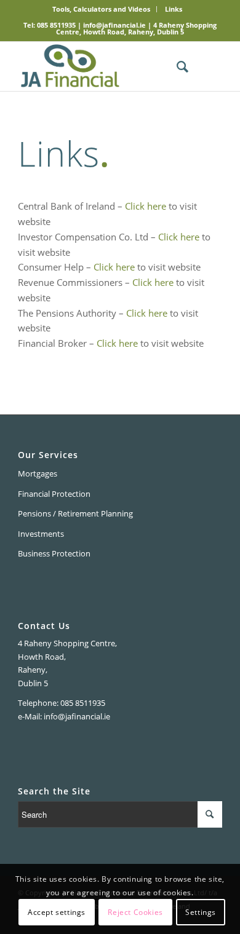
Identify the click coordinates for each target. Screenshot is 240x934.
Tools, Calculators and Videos (101, 9)
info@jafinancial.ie (114, 25)
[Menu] (205, 66)
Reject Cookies (135, 912)
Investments (41, 533)
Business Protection (54, 553)
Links (173, 9)
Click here (145, 206)
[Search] (176, 66)
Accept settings (57, 912)
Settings (200, 912)
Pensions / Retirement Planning (75, 513)
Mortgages (37, 473)
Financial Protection (54, 493)
